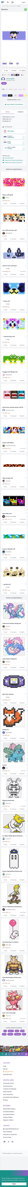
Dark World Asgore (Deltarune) (11, 977)
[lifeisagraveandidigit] (3, 516)
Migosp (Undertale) (8, 800)
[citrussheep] (3, 732)
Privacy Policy (7, 1137)
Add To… (24, 70)
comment (23, 770)
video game (17, 1034)
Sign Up (5, 1069)
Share (15, 70)
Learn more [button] (22, 1180)
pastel (15, 89)
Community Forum (8, 1083)
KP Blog (5, 1100)
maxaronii (8, 803)
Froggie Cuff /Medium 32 (9, 372)
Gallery (7, 6)
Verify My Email (7, 1074)
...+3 (14, 90)
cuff (6, 89)
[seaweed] (3, 481)
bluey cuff (7, 301)
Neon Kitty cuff (7, 513)
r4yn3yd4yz (9, 551)
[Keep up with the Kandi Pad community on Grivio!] (12, 1141)
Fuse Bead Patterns (8, 1111)
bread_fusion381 (10, 980)
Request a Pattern (8, 1120)
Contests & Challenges (9, 1089)
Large (9, 142)
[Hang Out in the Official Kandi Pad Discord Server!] (4, 1141)
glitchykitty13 (9, 233)
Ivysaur (4, 765)
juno (7, 768)
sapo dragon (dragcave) (9, 659)
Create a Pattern (8, 1117)
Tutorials (12, 2)
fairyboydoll (9, 374)
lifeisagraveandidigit (11, 516)
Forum (8, 2)
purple (19, 89)
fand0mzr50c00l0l (10, 445)
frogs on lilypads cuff (8, 549)
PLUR (14, 1054)
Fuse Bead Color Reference (11, 1097)
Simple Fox (5, 729)
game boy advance (8, 694)
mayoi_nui (8, 1015)
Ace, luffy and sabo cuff (9, 230)
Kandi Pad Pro (9, 1071)
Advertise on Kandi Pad (10, 1134)
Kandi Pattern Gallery (9, 1109)
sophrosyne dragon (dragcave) (11, 623)
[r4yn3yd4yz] (3, 552)
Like (7, 70)
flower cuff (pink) (7, 195)
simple (23, 89)
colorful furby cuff (9, 336)
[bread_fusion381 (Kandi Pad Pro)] (3, 980)
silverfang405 (13, 6)
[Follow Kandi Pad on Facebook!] (8, 1141)
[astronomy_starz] (3, 410)
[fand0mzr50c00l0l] (3, 445)
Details (8, 112)
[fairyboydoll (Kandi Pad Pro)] (3, 375)
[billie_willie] (3, 945)
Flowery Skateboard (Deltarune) (12, 906)
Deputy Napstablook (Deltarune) (12, 871)
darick (7, 197)
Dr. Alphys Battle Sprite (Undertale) (12, 836)
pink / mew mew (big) (8, 1013)
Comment (14, 203)
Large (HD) (10, 136)
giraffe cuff (7, 584)
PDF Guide (10, 131)
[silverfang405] (3, 79)
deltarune (11, 89)
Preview (11, 148)
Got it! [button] (14, 1184)
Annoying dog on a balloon (10, 942)
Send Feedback (7, 1132)
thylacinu (8, 626)
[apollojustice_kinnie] (3, 909)
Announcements (8, 1086)
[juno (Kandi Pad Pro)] (3, 768)
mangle (7, 268)
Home (3, 6)
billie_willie (8, 945)
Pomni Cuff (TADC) (8, 443)
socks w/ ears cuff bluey (9, 266)
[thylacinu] (3, 626)
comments (23, 271)
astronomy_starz (10, 410)
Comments (20, 112)
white (24, 1034)
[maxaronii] (3, 803)
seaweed (8, 481)
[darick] (3, 198)
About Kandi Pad (8, 1094)
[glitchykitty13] (3, 233)
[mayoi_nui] (3, 1016)
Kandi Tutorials (7, 1091)
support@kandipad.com (12, 1129)
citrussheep (9, 732)
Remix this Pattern (9, 158)
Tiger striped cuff (7, 478)
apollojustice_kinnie (10, 909)
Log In (23, 2)
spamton (10, 1034)
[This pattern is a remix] (2, 301)
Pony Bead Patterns (8, 1114)
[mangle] (3, 268)
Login (4, 1066)
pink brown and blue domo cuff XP (12, 407)
